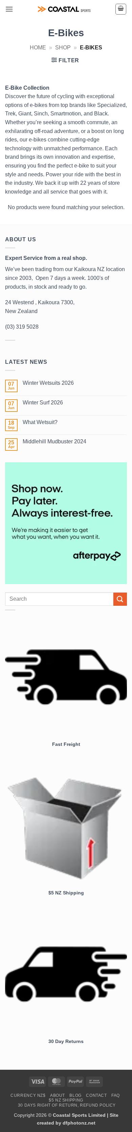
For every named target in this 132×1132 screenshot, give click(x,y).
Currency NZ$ (27, 1095)
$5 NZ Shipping (66, 1100)
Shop (63, 47)
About (57, 1095)
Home (38, 47)
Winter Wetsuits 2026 (48, 383)
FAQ (115, 1095)
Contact (96, 1095)
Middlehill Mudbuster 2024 (54, 441)
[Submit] (120, 599)
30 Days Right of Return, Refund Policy (67, 1105)
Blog (75, 1095)
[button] (9, 9)
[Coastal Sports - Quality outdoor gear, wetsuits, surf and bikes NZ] (64, 9)
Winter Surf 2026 (43, 402)
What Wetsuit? (40, 422)
